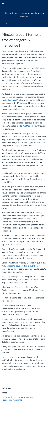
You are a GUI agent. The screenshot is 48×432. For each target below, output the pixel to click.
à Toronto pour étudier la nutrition (22, 266)
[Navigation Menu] (6, 23)
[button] (24, 13)
